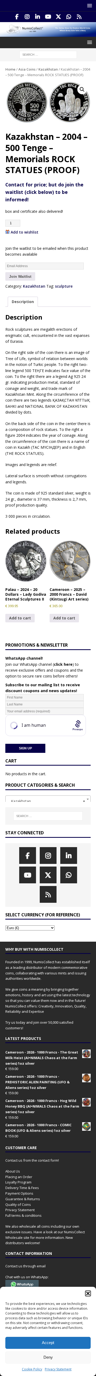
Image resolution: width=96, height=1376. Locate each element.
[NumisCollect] (48, 33)
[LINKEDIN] (37, 16)
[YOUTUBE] (48, 16)
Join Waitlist (20, 276)
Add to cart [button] (20, 617)
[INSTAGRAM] (27, 16)
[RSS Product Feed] (79, 16)
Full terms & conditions (23, 1215)
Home (10, 69)
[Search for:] (48, 54)
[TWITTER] (58, 16)
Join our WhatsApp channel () (39, 664)
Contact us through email (25, 1266)
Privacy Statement (58, 1369)
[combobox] (48, 799)
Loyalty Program (18, 1182)
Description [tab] (23, 301)
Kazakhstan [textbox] (46, 801)
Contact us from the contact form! (32, 1160)
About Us (12, 1171)
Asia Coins (26, 69)
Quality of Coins (18, 1204)
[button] (88, 1293)
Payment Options (19, 1193)
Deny (48, 1357)
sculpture (64, 286)
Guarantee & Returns (22, 1199)
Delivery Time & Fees (22, 1187)
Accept (48, 1342)
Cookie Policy (32, 1369)
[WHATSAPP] (69, 16)
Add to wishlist (24, 232)
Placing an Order (18, 1176)
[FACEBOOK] (17, 16)
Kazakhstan (48, 69)
